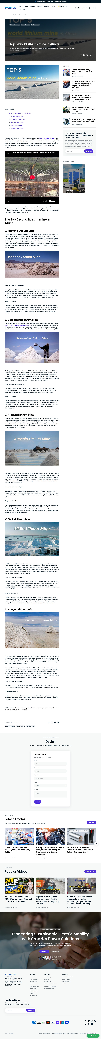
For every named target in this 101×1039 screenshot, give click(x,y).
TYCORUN (10, 1033)
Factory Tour (33, 981)
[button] (84, 7)
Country (36, 782)
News (10, 15)
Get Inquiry (44, 951)
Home (6, 15)
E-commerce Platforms (50, 986)
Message (36, 789)
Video (31, 993)
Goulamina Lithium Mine (18, 119)
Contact (64, 984)
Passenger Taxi (48, 981)
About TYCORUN (34, 977)
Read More (91, 822)
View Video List (90, 871)
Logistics (46, 979)
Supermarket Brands (49, 988)
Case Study (33, 988)
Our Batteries (33, 995)
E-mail (35, 768)
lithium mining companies (22, 708)
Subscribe (89, 151)
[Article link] (79, 74)
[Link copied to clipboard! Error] (80, 55)
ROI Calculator (33, 984)
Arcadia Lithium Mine (17, 122)
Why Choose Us (34, 979)
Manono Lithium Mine (17, 116)
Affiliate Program (66, 981)
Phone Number (37, 775)
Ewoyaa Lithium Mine (17, 128)
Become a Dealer (66, 979)
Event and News (34, 991)
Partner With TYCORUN (67, 977)
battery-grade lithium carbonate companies (18, 325)
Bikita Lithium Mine (16, 125)
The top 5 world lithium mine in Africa (20, 113)
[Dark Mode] (77, 8)
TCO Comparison (34, 986)
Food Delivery (47, 977)
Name (35, 760)
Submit (38, 802)
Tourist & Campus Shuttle (50, 984)
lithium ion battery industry (47, 138)
